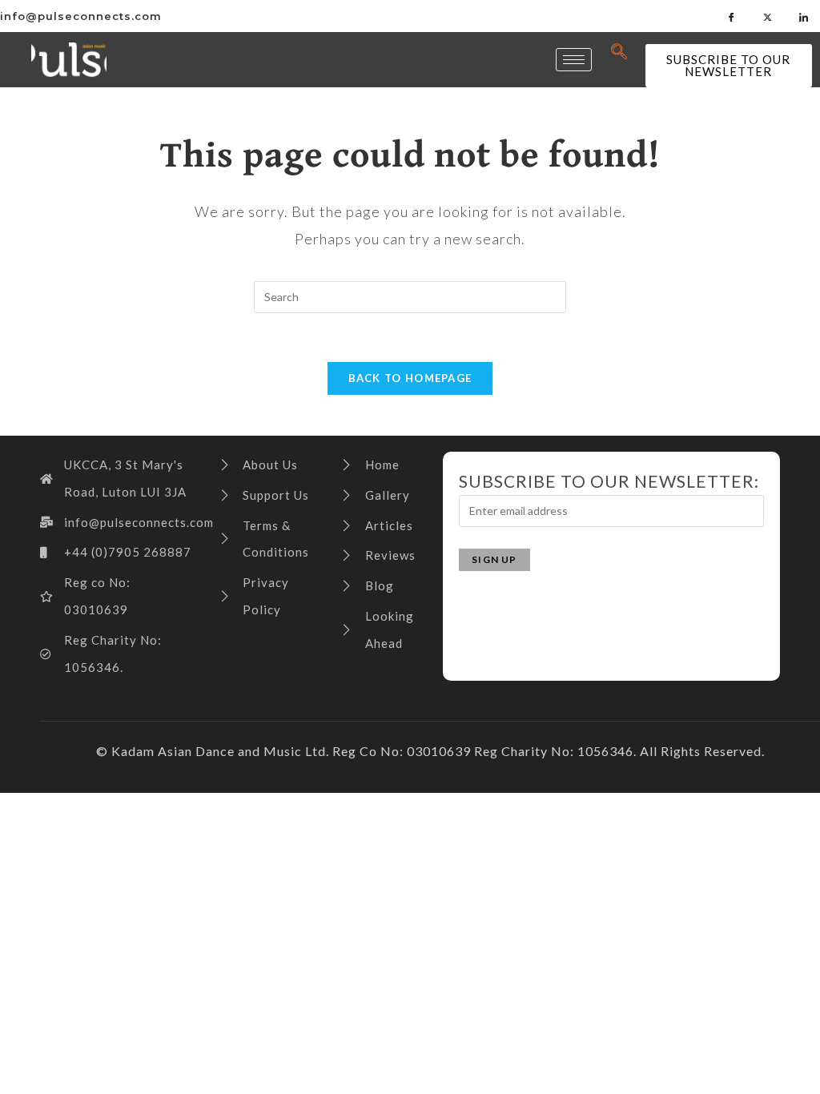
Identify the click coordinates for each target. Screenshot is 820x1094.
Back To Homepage (410, 378)
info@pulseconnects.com (81, 16)
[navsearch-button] (620, 52)
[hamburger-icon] (574, 59)
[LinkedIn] (804, 16)
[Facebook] (732, 16)
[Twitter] (768, 16)
